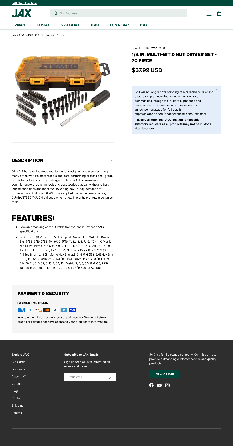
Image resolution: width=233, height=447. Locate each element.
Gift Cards (18, 362)
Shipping (18, 405)
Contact (17, 398)
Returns (17, 413)
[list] (63, 91)
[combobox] (118, 13)
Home (15, 35)
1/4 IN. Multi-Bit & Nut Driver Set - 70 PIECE (43, 35)
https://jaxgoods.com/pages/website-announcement (170, 114)
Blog (15, 391)
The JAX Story (164, 373)
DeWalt (136, 48)
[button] (219, 13)
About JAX (19, 376)
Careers (17, 383)
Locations (18, 369)
